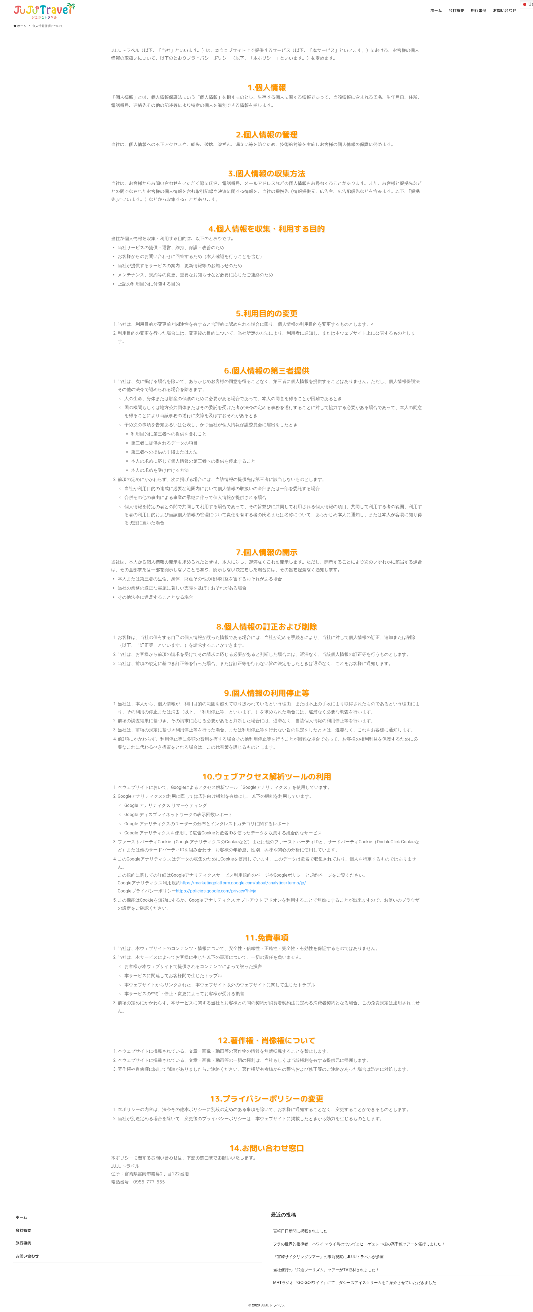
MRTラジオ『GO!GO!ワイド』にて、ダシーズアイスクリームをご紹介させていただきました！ (356, 1282)
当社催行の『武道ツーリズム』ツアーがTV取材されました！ (326, 1269)
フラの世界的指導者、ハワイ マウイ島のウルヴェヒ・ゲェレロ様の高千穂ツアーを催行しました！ (359, 1243)
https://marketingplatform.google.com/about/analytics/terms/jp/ (243, 882)
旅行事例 (23, 1243)
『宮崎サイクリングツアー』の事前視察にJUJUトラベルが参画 (328, 1256)
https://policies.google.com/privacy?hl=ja (216, 891)
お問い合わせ (27, 1256)
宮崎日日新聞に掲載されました (300, 1230)
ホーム (21, 1217)
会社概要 (23, 1230)
